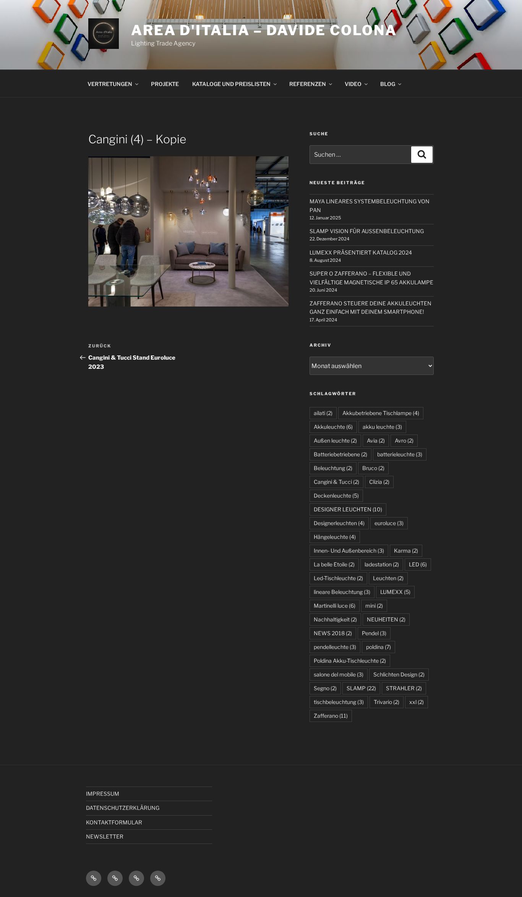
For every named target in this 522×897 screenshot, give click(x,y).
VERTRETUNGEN (110, 84)
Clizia (379, 482)
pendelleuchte (335, 647)
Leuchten (388, 578)
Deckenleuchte (336, 495)
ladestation (382, 564)
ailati (323, 413)
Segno (325, 688)
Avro (404, 440)
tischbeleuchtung (339, 702)
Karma (406, 550)
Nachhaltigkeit (335, 619)
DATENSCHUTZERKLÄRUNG (122, 808)
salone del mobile (338, 674)
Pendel (374, 633)
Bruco (373, 468)
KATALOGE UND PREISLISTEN (231, 84)
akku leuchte (382, 426)
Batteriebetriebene (340, 454)
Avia (376, 440)
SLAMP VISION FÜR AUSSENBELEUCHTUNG (367, 231)
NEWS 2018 (333, 633)
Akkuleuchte (333, 426)
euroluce (389, 523)
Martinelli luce (334, 605)
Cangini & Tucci (336, 482)
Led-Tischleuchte (338, 578)
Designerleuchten (339, 523)
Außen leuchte (335, 440)
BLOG (387, 84)
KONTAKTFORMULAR (114, 822)
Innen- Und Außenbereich (349, 550)
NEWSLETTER (104, 836)
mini (374, 605)
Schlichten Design (399, 674)
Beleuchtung (333, 468)
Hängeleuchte (335, 537)
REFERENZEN (307, 84)
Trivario (386, 702)
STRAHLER (404, 688)
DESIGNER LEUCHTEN (348, 509)
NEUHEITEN (386, 619)
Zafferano (331, 715)
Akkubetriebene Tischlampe (380, 413)
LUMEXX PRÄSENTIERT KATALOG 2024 (361, 252)
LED (418, 564)
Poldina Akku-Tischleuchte (350, 660)
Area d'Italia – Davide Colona (264, 30)
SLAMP (361, 688)
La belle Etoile (334, 564)
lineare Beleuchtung (342, 592)
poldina (378, 647)
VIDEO (353, 84)
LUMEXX (395, 592)
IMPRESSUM (102, 793)
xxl (416, 702)
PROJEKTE (165, 84)
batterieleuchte (399, 454)
